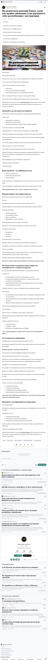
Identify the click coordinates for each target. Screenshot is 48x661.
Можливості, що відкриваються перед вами (14, 42)
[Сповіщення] (45, 659)
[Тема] (41, 2)
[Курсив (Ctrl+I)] (5, 465)
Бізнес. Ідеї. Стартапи (24, 544)
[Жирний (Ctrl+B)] (3, 465)
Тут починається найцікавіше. (10, 38)
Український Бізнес (28, 440)
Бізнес (4, 440)
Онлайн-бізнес (37, 440)
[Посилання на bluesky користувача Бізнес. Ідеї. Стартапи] (11, 560)
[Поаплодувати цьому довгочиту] (16, 445)
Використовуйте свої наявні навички (12, 32)
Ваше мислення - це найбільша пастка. (12, 29)
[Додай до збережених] (28, 445)
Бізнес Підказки (18, 440)
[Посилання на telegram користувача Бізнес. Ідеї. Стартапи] (16, 560)
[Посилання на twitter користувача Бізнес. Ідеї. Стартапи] (14, 560)
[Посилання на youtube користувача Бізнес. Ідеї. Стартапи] (19, 560)
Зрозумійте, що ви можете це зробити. (12, 25)
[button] (45, 659)
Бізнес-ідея (10, 440)
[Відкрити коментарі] (20, 445)
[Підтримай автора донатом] (25, 445)
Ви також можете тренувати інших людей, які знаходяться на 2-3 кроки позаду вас (24, 35)
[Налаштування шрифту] (45, 7)
